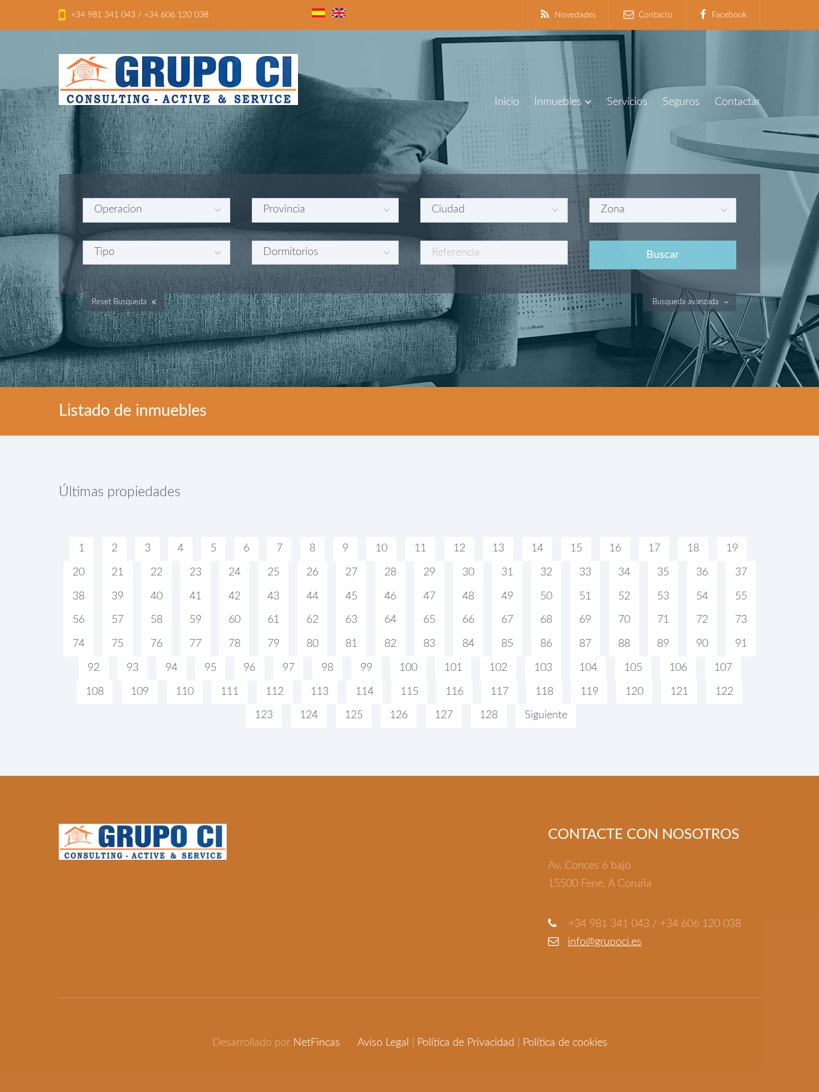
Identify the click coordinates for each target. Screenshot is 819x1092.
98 (327, 667)
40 (156, 596)
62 (312, 619)
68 (546, 619)
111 (230, 691)
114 (365, 691)
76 (156, 643)
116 (454, 691)
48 (468, 596)
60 (234, 619)
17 (654, 548)
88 (624, 643)
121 (679, 691)
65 (429, 619)
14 (537, 548)
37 (741, 572)
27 (351, 572)
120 (634, 691)
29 (429, 572)
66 (468, 619)
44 (312, 596)
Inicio (507, 102)
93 (132, 667)
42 (234, 596)
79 (273, 643)
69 (585, 619)
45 (351, 596)
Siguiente (546, 715)
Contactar (737, 102)
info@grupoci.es (605, 942)
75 (118, 643)
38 (79, 596)
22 (156, 572)
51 (585, 596)
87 (585, 643)
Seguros (681, 102)
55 (741, 596)
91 (741, 643)
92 (94, 667)
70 (624, 619)
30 (468, 572)
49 (507, 596)
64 (390, 619)
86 (546, 643)
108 (95, 691)
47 (429, 596)
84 (468, 643)
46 (390, 596)
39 (118, 596)
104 (588, 667)
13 (498, 548)
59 (195, 619)
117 (499, 691)
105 (633, 667)
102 (498, 667)
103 (543, 667)
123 (264, 715)
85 (507, 643)
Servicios (627, 102)
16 (615, 548)
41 (195, 596)
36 (702, 572)
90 (702, 643)
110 (185, 691)
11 (420, 548)
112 (275, 691)
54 (702, 596)
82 (390, 643)
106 (678, 667)
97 (288, 667)
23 (195, 572)
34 (624, 572)
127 (444, 715)
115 (409, 691)
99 (366, 667)
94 (171, 667)
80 (312, 643)
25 (273, 572)
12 (459, 548)
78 (234, 643)
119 (589, 691)
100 (408, 667)
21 (118, 572)
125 (354, 715)
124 (309, 715)
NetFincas (316, 1042)
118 (544, 691)
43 (273, 596)
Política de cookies (565, 1042)
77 (195, 643)
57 (118, 619)
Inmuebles (558, 102)
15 (576, 548)
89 (663, 643)
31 (507, 572)
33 (585, 572)
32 (546, 572)
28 (390, 572)
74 (79, 643)
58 (156, 619)
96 (249, 667)
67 (507, 619)
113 (320, 691)
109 (140, 691)
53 (663, 596)
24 (234, 572)
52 (624, 596)
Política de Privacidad (465, 1042)
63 (351, 619)
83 (429, 643)
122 (724, 691)
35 (663, 572)
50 (546, 596)
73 (741, 619)
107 (723, 667)
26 (312, 572)
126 (399, 715)
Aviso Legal (383, 1042)
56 (79, 619)
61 (273, 619)
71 (663, 619)
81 (351, 643)
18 (693, 548)
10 (381, 548)
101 (453, 667)
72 (702, 619)
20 (79, 572)
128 (489, 715)
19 (732, 548)
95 (210, 667)
